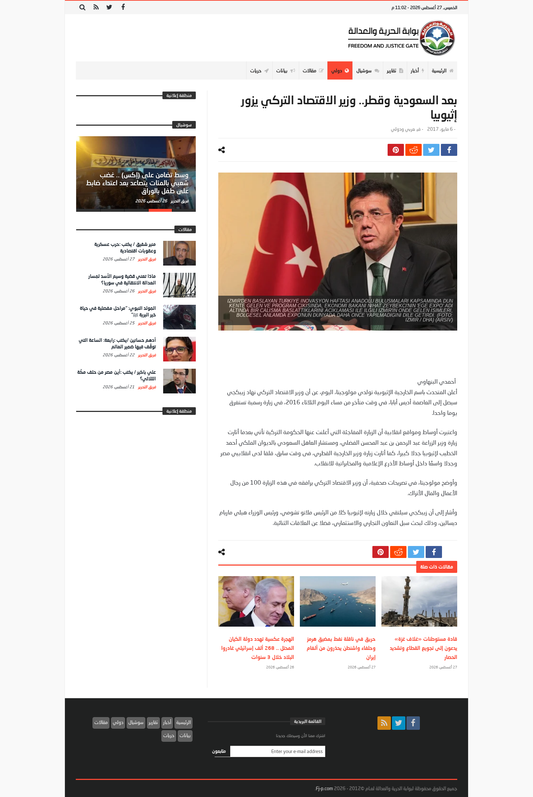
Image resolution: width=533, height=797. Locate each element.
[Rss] (96, 7)
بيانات (185, 735)
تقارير (153, 722)
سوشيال (136, 722)
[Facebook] (122, 7)
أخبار (167, 722)
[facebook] (449, 150)
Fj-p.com (324, 788)
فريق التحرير (179, 200)
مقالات (101, 722)
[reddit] (413, 150)
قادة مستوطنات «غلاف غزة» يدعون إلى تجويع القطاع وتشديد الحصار (423, 648)
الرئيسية (183, 722)
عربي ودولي (403, 129)
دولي (118, 722)
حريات (168, 735)
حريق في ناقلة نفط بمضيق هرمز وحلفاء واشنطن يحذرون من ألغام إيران (341, 648)
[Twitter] (109, 7)
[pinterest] (396, 150)
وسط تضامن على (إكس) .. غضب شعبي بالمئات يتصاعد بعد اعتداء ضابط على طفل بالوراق (137, 183)
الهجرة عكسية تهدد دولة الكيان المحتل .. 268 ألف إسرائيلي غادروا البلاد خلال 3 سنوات (257, 648)
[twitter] (431, 150)
